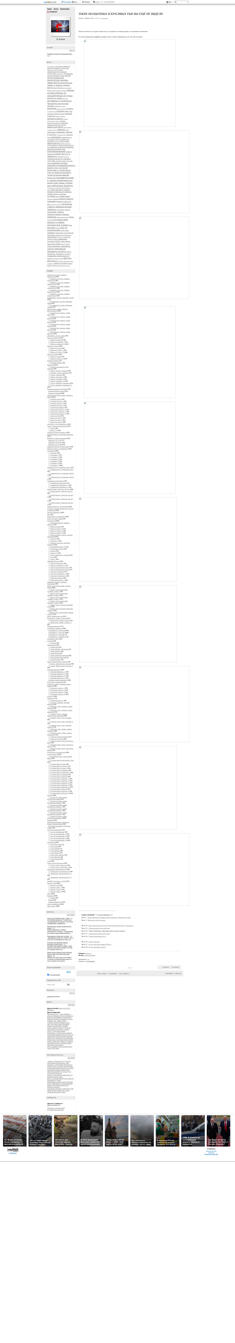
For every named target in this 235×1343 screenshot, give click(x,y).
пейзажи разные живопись (57, 680)
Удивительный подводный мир (99, 928)
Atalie (60, 1008)
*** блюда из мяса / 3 (55, 531)
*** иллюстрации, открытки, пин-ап (60, 491)
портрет (50, 696)
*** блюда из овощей (55, 340)
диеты (59, 118)
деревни (57, 116)
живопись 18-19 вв (54, 442)
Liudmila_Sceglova (53, 1023)
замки (67, 130)
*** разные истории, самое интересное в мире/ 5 (57, 813)
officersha (50, 1072)
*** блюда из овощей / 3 (56, 344)
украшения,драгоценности (56, 869)
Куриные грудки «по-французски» (59, 54)
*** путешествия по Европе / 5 (58, 785)
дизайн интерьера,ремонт (56, 432)
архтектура (58, 88)
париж (57, 196)
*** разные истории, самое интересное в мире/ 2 (57, 802)
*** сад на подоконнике (56, 832)
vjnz (69, 1072)
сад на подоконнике (57, 228)
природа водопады (62, 217)
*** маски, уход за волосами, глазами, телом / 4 (57, 598)
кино (48, 147)
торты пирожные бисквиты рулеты (56, 250)
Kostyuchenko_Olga (62, 1063)
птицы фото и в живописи (56, 752)
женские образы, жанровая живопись (60, 435)
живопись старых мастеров (56, 438)
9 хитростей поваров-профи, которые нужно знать (57, 943)
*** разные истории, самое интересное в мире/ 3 (57, 806)
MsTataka (50, 1010)
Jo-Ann (70, 1019)
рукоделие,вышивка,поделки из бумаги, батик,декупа (58, 823)
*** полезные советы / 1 (56, 688)
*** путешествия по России (57, 789)
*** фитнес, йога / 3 (55, 889)
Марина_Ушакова (67, 1041)
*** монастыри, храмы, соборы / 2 (60, 622)
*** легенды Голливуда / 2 (57, 574)
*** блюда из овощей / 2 (56, 342)
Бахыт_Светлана (53, 1078)
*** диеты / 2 (52, 430)
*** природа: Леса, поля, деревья (59, 718)
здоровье (56, 137)
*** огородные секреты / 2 (57, 410)
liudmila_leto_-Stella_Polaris (56, 1021)
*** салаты (52, 551)
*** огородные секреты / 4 (57, 414)
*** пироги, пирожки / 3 (56, 379)
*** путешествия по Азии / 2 (58, 766)
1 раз (88, 959)
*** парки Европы (54, 651)
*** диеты (51, 428)
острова (51, 196)
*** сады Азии (53, 846)
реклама (51, 228)
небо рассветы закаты (60, 190)
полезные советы (56, 204)
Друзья (56, 9)
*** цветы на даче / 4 (55, 422)
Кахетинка (60, 1040)
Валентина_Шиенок (65, 1033)
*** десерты (52, 539)
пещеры (56, 199)
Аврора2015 (51, 1029)
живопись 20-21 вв (54, 445)
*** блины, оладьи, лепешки (58, 371)
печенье (49, 199)
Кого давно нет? (53, 1014)
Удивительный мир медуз (97, 936)
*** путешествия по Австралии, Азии (61, 760)
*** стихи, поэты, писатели (57, 865)
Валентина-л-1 (52, 1033)
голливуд (69, 109)
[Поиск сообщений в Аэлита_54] (68, 972)
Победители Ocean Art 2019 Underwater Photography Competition (111, 925)
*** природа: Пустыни (55, 739)
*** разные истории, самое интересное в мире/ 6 (57, 817)
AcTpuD (56, 1061)
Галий (59, 1080)
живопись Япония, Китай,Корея (58, 447)
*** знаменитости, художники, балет (60, 470)
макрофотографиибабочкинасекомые (64, 165)
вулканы (63, 106)
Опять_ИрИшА (52, 1047)
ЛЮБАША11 (56, 1084)
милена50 (50, 1043)
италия (49, 145)
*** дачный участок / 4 (55, 405)
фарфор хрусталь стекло (55, 258)
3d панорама (51, 66)
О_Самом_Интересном (55, 1110)
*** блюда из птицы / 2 (56, 350)
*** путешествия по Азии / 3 (58, 768)
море (49, 186)
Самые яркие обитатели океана (99, 934)
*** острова (52, 643)
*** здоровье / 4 (53, 459)
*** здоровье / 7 (53, 465)
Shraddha (66, 1024)
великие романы (53, 361)
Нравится (166, 967)
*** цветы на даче (54, 416)
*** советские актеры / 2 (56, 580)
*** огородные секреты (56, 407)
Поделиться (175, 967)
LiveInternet (50, 2)
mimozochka (58, 1024)
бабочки (64, 88)
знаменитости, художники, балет (58, 467)
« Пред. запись (102, 973)
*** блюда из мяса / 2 (55, 529)
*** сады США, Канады (56, 855)
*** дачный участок (54, 399)
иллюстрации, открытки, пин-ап (58, 489)
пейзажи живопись (53, 670)
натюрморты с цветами (54, 188)
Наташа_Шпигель (61, 1043)
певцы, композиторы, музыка (57, 662)
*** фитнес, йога (54, 885)
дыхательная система (54, 123)
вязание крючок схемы (56, 391)
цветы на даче (60, 263)
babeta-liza (69, 1016)
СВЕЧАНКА (66, 1089)
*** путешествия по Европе (57, 777)
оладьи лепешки (59, 194)
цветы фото (51, 906)
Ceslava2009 (66, 1017)
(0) (54, 928)
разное (49, 795)
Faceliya (68, 1061)
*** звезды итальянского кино (58, 568)
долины (62, 121)
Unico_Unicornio (53, 1028)
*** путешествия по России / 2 (58, 791)
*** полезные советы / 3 (56, 692)
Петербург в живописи (55, 682)
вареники (65, 98)
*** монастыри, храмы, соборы (59, 620)
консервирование (56, 151)
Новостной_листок (56, 1045)
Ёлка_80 (68, 1028)
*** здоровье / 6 (53, 463)
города (60, 111)
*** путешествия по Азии (57, 764)
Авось (98, 2)
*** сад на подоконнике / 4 (57, 838)
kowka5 (58, 1070)
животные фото (55, 127)
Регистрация (67, 2)
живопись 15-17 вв (54, 440)
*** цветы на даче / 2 (55, 418)
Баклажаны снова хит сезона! (58, 936)
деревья (62, 116)
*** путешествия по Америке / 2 (59, 772)
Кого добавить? (65, 1014)
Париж (50, 900)
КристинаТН (68, 1040)
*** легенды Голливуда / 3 (57, 576)
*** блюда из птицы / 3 (56, 352)
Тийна (57, 1048)
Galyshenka (51, 1063)
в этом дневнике (54, 975)
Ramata (61, 1065)
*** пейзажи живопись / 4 (56, 678)
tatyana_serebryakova (54, 1026)
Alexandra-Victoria (59, 1016)
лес (53, 161)
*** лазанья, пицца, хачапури (58, 373)
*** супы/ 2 (52, 559)
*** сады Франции (54, 857)
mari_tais (50, 1024)
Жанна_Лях (51, 1038)
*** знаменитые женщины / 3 (58, 487)
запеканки (51, 132)
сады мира (65, 230)
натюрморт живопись (54, 628)
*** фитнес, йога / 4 (55, 892)
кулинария (60, 156)
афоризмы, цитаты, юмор (56, 336)
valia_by (62, 1028)
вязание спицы (61, 108)
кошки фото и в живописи (56, 517)
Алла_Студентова (53, 1031)
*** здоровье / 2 (53, 455)
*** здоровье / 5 (53, 461)
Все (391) (71, 1005)
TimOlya (65, 1026)
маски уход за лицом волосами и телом (57, 169)
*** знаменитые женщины (57, 483)
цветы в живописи (53, 904)
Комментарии (64, 9)
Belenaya (50, 1017)
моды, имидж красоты (54, 616)
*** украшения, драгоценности (59, 871)
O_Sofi (55, 1065)
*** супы (51, 557)
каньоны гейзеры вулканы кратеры (63, 145)
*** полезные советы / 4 (56, 694)
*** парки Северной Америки (58, 655)
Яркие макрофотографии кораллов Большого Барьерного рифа (109, 917)
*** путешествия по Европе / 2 (58, 779)
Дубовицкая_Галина (54, 1082)
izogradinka (63, 1019)
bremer (63, 1068)
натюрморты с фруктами (57, 630)
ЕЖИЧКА (58, 1036)
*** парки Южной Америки (57, 658)
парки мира (64, 196)
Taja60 (49, 1066)
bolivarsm (57, 1068)
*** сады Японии (54, 859)
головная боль (51, 111)
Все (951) (71, 1058)
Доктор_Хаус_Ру (68, 1035)
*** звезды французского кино (58, 570)
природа (51, 217)
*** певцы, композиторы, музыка (59, 664)
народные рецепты (62, 185)
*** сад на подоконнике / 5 (57, 840)
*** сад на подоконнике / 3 (57, 836)
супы (57, 244)
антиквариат (60, 73)
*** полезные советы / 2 (56, 690)
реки (70, 225)
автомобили (59, 66)
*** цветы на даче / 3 (55, 420)
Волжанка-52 (51, 1080)
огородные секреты (63, 192)
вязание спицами (54, 393)
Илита (49, 1084)
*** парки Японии (54, 660)
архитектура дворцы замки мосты (57, 81)
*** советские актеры (55, 578)
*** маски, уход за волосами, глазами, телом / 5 (57, 602)
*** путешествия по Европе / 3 (58, 781)
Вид (171, 2)
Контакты (211, 1152)
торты (67, 244)
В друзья (62, 39)
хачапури (66, 261)
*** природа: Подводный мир (58, 737)
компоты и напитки (58, 147)
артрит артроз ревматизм (59, 77)
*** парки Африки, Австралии (58, 649)
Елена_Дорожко (67, 1082)
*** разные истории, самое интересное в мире (57, 798)
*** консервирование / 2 (56, 547)
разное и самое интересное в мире (57, 223)
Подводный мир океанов (97, 947)
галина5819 (51, 1035)
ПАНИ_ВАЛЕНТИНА (65, 1047)
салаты (51, 233)
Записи (49, 9)
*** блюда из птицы (55, 348)
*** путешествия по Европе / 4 (58, 783)
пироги (62, 199)
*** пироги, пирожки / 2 (56, 377)
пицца (59, 201)
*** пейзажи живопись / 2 (56, 674)
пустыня (50, 220)
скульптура (60, 237)
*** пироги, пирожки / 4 (56, 381)
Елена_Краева (67, 1036)
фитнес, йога (51, 883)
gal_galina (69, 1068)
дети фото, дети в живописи (57, 424)
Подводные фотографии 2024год (100, 944)
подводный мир (89, 955)
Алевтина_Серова (62, 1029)
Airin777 (62, 1061)
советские (67, 237)
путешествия (61, 219)
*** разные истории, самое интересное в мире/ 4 (57, 809)
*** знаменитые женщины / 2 (58, 485)
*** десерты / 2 (53, 541)
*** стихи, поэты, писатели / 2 (58, 867)
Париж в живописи (54, 902)
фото (55, 261)
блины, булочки (62, 90)
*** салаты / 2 (53, 553)
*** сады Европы (54, 851)
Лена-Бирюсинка (66, 1084)
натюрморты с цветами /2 (57, 637)
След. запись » (124, 973)
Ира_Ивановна (68, 1038)
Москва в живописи (53, 626)
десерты (51, 119)
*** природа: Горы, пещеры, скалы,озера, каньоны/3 (57, 715)
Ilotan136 (50, 1019)
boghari (51, 1068)
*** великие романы (55, 363)
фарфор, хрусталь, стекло (56, 881)
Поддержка (167, 2)
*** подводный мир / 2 (55, 701)
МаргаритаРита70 (62, 1085)
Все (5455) (71, 915)
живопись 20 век (59, 125)
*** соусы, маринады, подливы (59, 555)
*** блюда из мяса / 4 (55, 533)
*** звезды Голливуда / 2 (56, 565)
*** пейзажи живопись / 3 (56, 676)
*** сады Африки (54, 849)
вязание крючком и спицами (57, 389)
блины (69, 88)
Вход (75, 2)
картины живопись (53, 512)
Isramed (56, 1019)
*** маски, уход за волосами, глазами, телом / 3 (57, 594)
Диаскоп (59, 1035)
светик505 (57, 1092)
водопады (57, 106)
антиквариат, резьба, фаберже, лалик (60, 298)
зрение (57, 141)
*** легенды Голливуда (56, 572)
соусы (50, 239)
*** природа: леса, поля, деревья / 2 (60, 722)
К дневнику (113, 973)
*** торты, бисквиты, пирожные (59, 383)
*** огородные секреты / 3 (57, 412)
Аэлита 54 (48, 12)
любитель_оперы (63, 1090)
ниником (50, 1092)
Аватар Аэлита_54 (60, 26)
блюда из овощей (53, 338)
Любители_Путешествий (56, 1108)
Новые (178, 973)
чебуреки (55, 265)
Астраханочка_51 (66, 1075)
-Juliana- (50, 1061)
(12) (48, 56)
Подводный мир (94, 942)
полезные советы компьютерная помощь (59, 207)
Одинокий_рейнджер (54, 1089)
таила (49, 1048)
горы (66, 111)
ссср (57, 241)
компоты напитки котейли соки (60, 148)
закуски (61, 129)
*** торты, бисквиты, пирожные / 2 (60, 385)
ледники (66, 156)
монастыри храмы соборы (59, 183)
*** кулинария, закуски (56, 549)
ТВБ (53, 1048)
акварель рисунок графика (55, 70)
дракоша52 (51, 1036)
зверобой (59, 1038)
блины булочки (52, 90)
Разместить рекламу (211, 1154)
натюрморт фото (53, 639)
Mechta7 (50, 1065)
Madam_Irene (65, 1023)
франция (60, 261)
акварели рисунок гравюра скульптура (58, 67)
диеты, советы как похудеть (57, 426)
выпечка (51, 108)
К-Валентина (51, 1040)
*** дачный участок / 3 (55, 403)
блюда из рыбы (54, 98)
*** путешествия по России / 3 (58, 793)
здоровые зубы (60, 135)
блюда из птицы (64, 96)
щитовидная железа (64, 265)
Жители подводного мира (97, 920)
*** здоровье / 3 (53, 457)
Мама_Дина (51, 1085)
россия (58, 228)
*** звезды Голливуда (55, 563)
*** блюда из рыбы (54, 356)
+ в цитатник (104, 18)
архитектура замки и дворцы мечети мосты (59, 85)
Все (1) (72, 50)
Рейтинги (87, 2)
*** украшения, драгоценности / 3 (59, 877)
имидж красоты (53, 143)
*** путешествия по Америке (58, 770)
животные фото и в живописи (57, 449)
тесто (63, 244)
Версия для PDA (211, 1151)
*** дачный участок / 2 (55, 401)
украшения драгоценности (58, 256)
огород (50, 192)
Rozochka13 (68, 1065)
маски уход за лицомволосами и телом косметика (60, 178)
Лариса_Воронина (53, 1041)
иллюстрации (64, 141)
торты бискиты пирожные (58, 246)
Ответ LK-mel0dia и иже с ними (58, 918)
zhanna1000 (51, 1073)
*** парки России (54, 653)
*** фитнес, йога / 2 (55, 887)
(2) (72, 918)
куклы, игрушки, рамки (54, 519)
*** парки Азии (53, 647)
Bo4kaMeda (58, 1017)
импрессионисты (65, 143)
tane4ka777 (58, 1072)
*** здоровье (52, 453)
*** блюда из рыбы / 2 (55, 359)
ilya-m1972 (66, 1008)
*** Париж (51, 898)
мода (70, 181)
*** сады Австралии (55, 844)
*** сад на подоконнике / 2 (57, 834)
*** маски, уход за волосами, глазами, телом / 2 (57, 590)
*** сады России (53, 853)
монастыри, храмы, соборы (56, 618)
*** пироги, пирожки (55, 375)
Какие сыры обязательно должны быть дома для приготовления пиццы (59, 954)
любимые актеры (59, 163)
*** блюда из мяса (54, 527)
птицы (71, 217)
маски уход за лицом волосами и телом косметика (59, 172)
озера (50, 194)
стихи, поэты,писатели (55, 863)
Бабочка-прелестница (55, 1077)
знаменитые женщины (55, 481)
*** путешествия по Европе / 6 (58, 787)
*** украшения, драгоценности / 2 (59, 874)
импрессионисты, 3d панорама (58, 507)
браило (62, 1031)
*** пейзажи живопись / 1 (57, 672)
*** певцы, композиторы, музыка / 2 (60, 666)
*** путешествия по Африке (58, 774)
